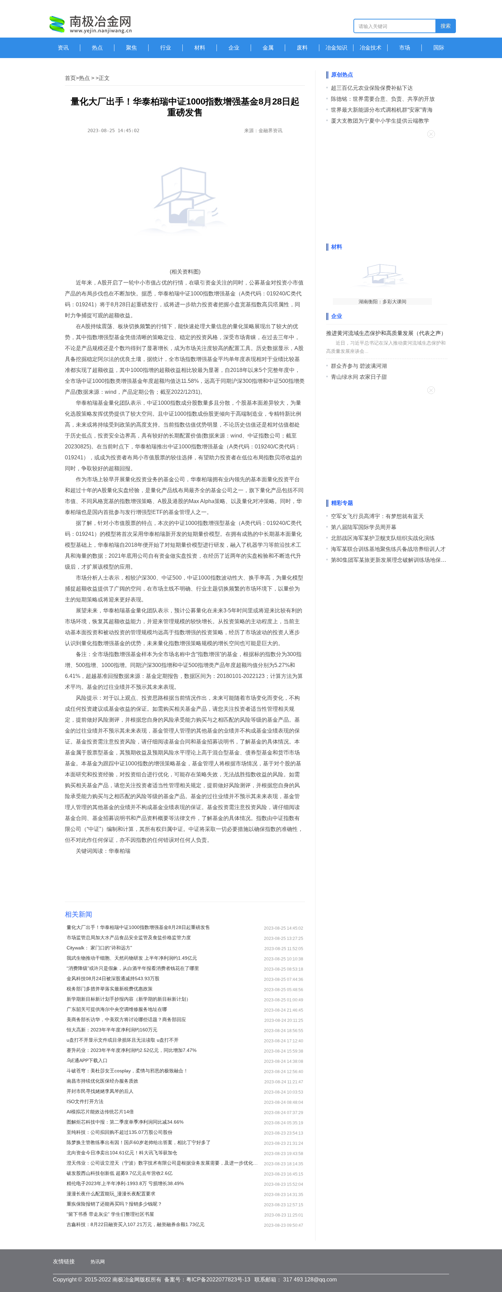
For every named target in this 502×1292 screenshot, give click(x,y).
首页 (70, 78)
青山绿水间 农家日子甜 (359, 377)
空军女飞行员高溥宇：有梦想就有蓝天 (377, 516)
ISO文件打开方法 (85, 1101)
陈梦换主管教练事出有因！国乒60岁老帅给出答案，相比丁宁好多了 (139, 1142)
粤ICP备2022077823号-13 (218, 1279)
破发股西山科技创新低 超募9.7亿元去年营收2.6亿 (119, 1173)
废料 (302, 48)
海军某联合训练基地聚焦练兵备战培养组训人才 (388, 549)
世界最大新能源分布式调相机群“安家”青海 (382, 110)
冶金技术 (370, 48)
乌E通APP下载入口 (87, 1060)
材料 (199, 48)
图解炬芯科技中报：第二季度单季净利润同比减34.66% (125, 1122)
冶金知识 (336, 48)
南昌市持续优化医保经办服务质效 (102, 1081)
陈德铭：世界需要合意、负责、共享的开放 (383, 99)
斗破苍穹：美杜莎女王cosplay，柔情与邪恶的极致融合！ (127, 1070)
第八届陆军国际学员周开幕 (363, 527)
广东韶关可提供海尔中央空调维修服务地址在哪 (117, 1009)
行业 (165, 48)
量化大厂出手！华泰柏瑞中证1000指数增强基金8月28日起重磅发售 (138, 927)
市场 (404, 48)
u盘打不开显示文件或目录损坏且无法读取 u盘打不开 (123, 1040)
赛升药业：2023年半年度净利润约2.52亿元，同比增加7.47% (131, 1050)
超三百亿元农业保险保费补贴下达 (372, 88)
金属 (268, 48)
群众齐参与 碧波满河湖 (359, 366)
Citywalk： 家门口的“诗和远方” (99, 947)
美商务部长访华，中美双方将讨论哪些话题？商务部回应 (126, 1019)
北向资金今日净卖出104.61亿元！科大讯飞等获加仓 (122, 1152)
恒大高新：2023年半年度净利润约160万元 (112, 1029)
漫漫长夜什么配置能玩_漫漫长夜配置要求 (111, 1193)
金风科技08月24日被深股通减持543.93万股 (113, 978)
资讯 (63, 48)
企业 (233, 48)
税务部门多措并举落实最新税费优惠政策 (110, 988)
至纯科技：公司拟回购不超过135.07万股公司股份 (119, 1132)
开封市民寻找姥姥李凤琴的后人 (100, 1091)
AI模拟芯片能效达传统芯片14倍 (100, 1111)
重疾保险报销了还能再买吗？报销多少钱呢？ (114, 1204)
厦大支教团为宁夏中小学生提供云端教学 (380, 121)
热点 (97, 48)
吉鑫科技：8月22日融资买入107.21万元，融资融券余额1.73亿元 (136, 1224)
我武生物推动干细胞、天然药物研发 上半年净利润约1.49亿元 (132, 958)
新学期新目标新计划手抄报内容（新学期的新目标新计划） (129, 999)
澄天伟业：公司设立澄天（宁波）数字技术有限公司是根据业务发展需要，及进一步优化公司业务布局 (164, 1163)
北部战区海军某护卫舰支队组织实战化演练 (383, 538)
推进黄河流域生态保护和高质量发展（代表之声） (386, 333)
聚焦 (131, 48)
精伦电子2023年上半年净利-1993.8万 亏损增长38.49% (125, 1183)
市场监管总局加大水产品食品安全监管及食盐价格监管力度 (129, 937)
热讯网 (97, 1261)
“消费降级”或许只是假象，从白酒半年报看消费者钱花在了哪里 (133, 968)
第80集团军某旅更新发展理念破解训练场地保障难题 (394, 560)
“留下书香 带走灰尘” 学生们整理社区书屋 (110, 1214)
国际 (438, 48)
